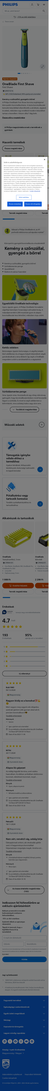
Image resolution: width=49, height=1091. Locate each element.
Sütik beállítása (23, 199)
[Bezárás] (42, 159)
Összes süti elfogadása (32, 206)
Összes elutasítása (14, 206)
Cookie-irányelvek (34, 193)
